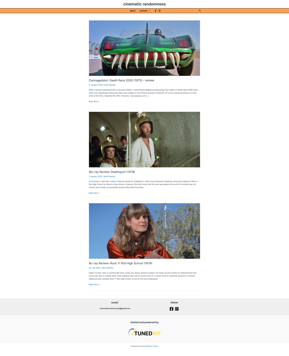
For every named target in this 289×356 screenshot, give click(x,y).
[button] (148, 10)
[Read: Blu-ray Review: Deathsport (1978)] (144, 139)
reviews (143, 10)
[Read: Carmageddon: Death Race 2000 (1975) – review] (144, 48)
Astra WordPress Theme (149, 346)
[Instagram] (159, 10)
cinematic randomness (144, 4)
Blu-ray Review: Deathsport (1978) (112, 172)
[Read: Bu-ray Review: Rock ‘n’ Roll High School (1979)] (144, 231)
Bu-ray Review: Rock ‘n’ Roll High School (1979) (120, 263)
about (132, 10)
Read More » (94, 101)
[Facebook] (155, 10)
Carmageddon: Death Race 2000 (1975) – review (121, 80)
